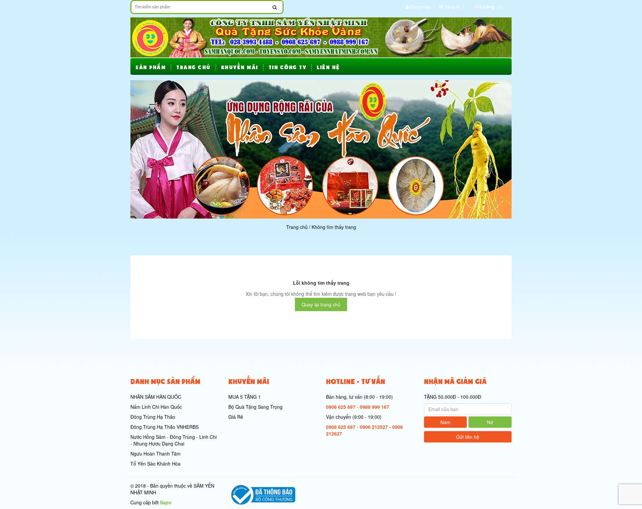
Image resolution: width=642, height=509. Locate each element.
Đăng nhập (420, 6)
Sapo (166, 502)
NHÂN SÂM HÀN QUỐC (155, 396)
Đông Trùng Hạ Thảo (152, 416)
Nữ (490, 422)
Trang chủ (297, 227)
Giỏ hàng (485, 7)
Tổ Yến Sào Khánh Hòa (155, 463)
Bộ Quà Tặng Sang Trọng (255, 406)
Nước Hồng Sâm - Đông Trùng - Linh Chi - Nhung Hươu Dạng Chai (173, 440)
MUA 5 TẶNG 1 (244, 396)
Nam (445, 422)
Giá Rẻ (235, 416)
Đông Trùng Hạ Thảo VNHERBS (164, 426)
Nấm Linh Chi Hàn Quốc (156, 406)
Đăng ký (452, 6)
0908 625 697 (340, 406)
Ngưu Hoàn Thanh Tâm (155, 453)
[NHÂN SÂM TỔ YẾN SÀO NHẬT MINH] (321, 36)
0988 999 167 (374, 406)
